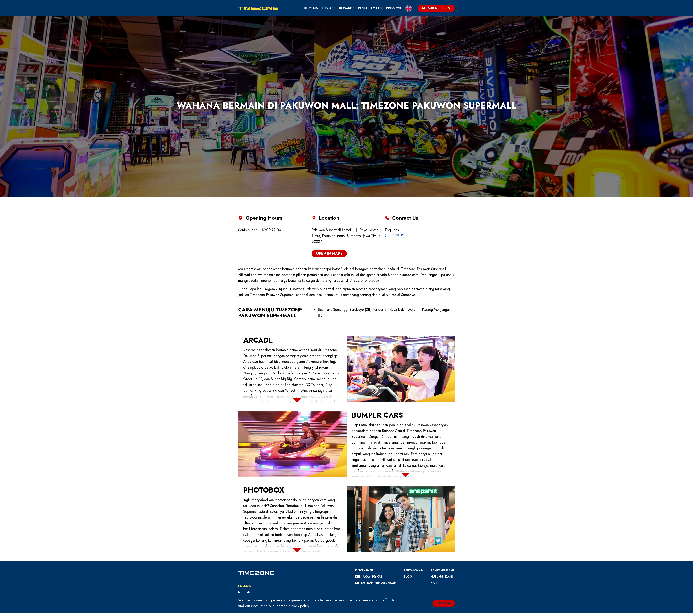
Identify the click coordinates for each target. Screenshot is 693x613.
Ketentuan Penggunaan (375, 583)
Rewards (346, 8)
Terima (443, 603)
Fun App (328, 8)
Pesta (363, 8)
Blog (408, 577)
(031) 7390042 (394, 235)
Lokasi (376, 8)
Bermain (311, 8)
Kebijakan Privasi (369, 577)
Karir (435, 583)
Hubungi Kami (442, 577)
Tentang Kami (442, 570)
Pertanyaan (413, 570)
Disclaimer (364, 570)
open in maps (329, 253)
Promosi (393, 8)
